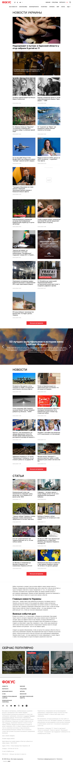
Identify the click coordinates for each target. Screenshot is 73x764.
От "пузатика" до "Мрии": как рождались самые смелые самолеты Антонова (47, 128)
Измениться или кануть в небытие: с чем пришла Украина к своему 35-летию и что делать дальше (49, 564)
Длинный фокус (7, 691)
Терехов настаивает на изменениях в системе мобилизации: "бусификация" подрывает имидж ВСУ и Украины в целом (24, 253)
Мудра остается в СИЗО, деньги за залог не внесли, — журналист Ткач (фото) (49, 159)
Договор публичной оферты (26, 697)
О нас (4, 694)
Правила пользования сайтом (9, 697)
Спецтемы (55, 2)
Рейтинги (62, 2)
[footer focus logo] (8, 681)
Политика (44, 6)
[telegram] (10, 705)
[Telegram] (20, 2)
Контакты (59, 759)
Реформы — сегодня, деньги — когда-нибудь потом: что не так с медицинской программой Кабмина (48, 495)
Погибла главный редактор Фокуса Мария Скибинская (24, 98)
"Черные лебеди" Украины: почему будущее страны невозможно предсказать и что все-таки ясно (24, 517)
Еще (68, 6)
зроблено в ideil (6, 761)
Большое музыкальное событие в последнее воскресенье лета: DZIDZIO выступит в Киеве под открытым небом (48, 411)
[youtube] (14, 705)
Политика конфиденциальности (47, 759)
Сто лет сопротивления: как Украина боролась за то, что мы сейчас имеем (23, 540)
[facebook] (3, 705)
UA (67, 2)
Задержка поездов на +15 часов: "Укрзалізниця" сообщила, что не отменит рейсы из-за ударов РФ (23, 458)
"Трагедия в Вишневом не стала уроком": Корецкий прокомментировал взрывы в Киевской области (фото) (23, 189)
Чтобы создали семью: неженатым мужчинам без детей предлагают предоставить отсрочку (49, 221)
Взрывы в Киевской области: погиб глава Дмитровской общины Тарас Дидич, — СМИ (49, 99)
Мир (58, 6)
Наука (63, 6)
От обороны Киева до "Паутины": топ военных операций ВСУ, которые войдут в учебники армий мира (24, 129)
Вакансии (23, 694)
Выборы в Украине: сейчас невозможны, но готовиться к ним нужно (49, 517)
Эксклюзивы (23, 6)
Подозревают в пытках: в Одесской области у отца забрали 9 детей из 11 (36, 47)
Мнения (48, 2)
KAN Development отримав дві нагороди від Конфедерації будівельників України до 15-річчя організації (23, 222)
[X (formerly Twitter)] (17, 2)
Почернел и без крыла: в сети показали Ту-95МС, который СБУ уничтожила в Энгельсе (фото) (23, 387)
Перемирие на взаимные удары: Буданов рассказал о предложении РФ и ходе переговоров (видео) (24, 282)
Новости (5, 686)
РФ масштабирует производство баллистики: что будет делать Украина (23, 313)
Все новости (13, 6)
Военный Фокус (34, 6)
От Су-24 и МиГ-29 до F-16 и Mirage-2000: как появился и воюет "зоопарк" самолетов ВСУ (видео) (24, 159)
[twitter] (7, 705)
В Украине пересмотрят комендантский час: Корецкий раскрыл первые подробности (28, 70)
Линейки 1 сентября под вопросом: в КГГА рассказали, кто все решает (49, 433)
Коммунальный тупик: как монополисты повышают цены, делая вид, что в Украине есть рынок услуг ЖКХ (23, 495)
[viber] (18, 705)
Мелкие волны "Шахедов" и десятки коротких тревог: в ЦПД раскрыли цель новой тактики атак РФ (49, 459)
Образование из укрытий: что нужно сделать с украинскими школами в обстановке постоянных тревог (49, 244)
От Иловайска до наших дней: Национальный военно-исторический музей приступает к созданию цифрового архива (49, 283)
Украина (52, 6)
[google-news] (22, 705)
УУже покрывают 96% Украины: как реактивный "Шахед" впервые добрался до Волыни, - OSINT (24, 410)
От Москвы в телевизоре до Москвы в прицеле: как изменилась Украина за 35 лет (22, 564)
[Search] (70, 2)
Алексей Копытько (49, 256)
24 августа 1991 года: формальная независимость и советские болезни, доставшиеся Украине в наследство (49, 541)
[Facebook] (15, 2)
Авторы (22, 691)
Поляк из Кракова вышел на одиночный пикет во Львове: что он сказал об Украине (48, 387)
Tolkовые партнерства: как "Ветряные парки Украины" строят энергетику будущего (36, 668)
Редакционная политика (7, 701)
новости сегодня (21, 618)
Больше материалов (36, 323)
